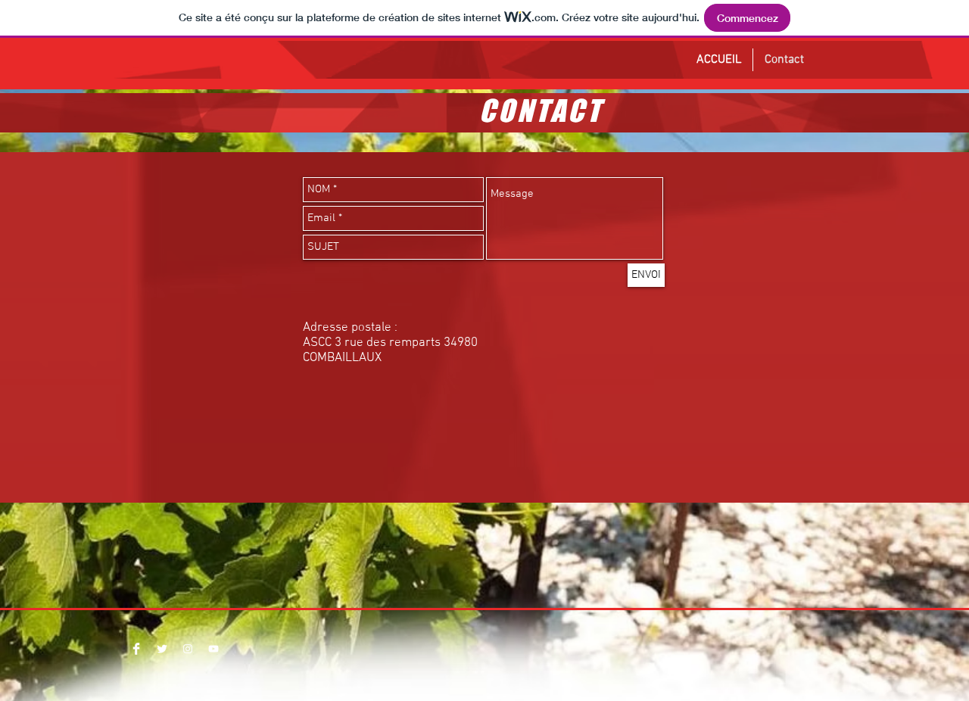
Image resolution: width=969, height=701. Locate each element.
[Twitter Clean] (162, 649)
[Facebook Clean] (136, 649)
